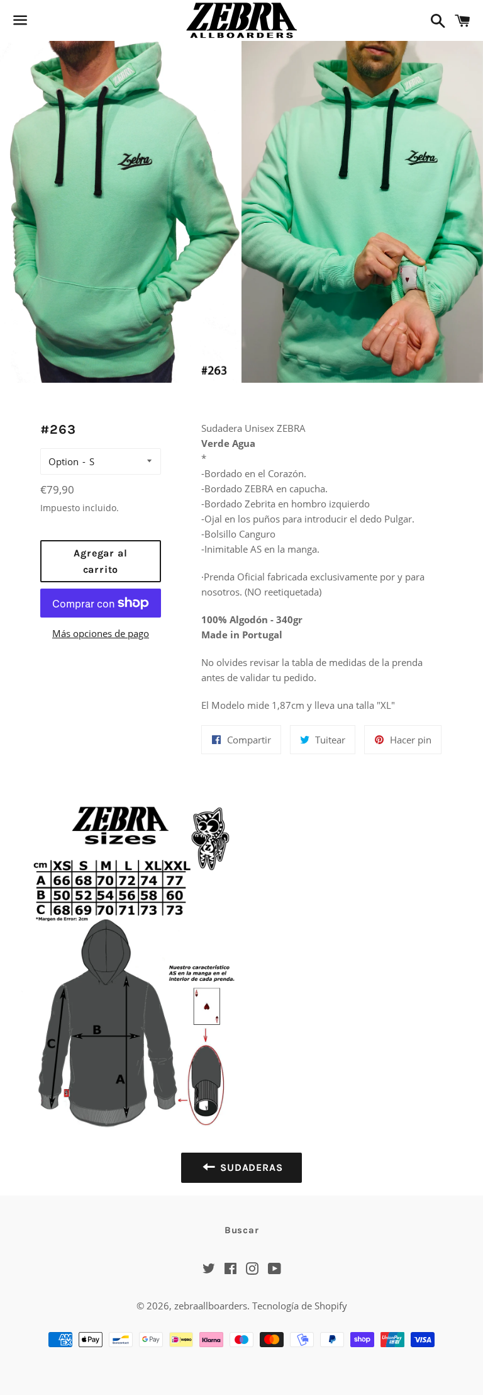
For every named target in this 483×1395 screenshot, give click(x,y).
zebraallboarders (210, 1305)
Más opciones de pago (100, 633)
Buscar (242, 1230)
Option (63, 461)
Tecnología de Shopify (299, 1305)
